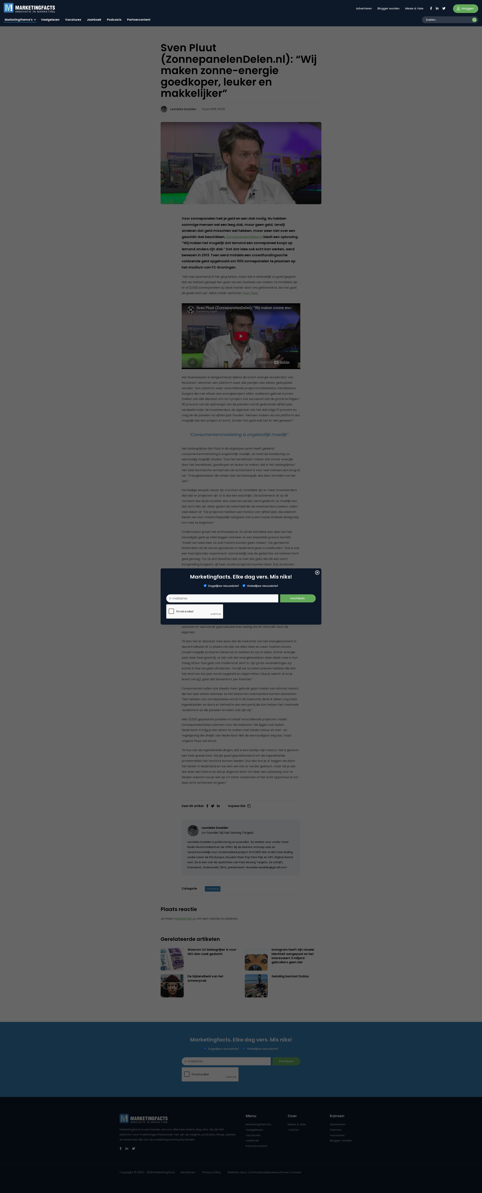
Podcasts (114, 20)
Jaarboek (94, 20)
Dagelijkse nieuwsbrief (223, 586)
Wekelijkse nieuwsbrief (262, 586)
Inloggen (467, 8)
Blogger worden (389, 8)
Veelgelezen (50, 20)
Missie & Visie (414, 8)
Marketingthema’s (19, 20)
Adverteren (364, 8)
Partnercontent (138, 20)
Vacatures (73, 20)
